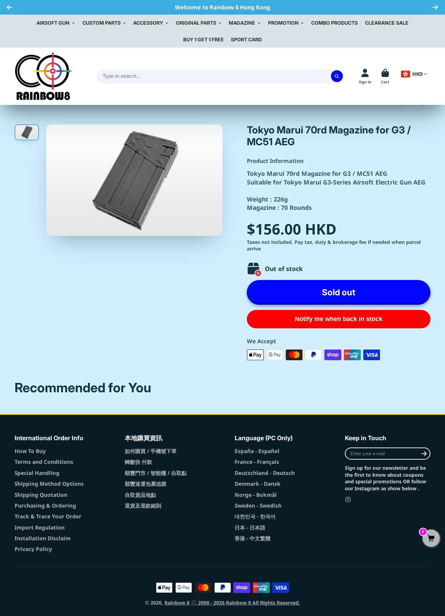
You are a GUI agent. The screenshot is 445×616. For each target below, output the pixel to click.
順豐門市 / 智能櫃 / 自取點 (156, 473)
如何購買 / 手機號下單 (151, 451)
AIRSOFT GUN (53, 23)
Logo (43, 76)
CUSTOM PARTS (101, 23)
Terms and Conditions (44, 462)
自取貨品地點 (140, 495)
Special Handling (37, 473)
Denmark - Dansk (258, 483)
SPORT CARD (246, 39)
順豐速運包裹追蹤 (146, 483)
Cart (385, 76)
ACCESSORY (148, 23)
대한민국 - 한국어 (255, 516)
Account (365, 76)
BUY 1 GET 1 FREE (203, 39)
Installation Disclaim (43, 538)
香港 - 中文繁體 (252, 538)
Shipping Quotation (41, 495)
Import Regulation (40, 527)
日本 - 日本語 (250, 527)
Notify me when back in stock (338, 318)
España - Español (257, 451)
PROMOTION (283, 23)
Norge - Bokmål (256, 495)
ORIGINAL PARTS (196, 23)
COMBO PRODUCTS (334, 23)
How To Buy (30, 451)
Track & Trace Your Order (48, 516)
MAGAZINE (242, 23)
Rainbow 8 (176, 602)
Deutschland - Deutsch (265, 473)
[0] (431, 538)
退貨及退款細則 (143, 505)
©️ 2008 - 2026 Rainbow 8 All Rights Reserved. (245, 602)
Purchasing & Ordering (45, 505)
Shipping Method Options (49, 483)
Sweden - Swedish (258, 505)
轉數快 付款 (138, 462)
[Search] (337, 76)
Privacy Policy (33, 549)
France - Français (257, 462)
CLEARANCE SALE (386, 23)
